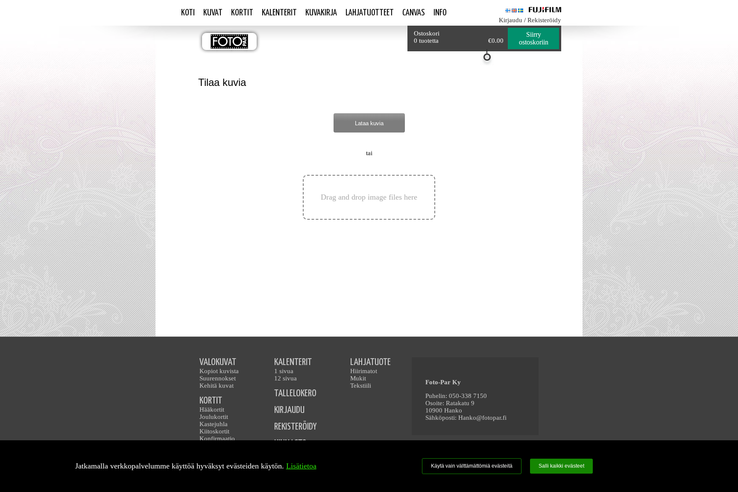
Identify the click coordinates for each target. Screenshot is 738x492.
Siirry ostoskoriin (533, 38)
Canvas (413, 13)
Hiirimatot (363, 371)
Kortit (242, 13)
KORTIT (210, 401)
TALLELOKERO (295, 393)
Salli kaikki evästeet (561, 466)
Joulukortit (213, 416)
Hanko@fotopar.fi (482, 417)
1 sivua (283, 371)
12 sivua (285, 378)
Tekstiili (360, 385)
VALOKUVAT (217, 362)
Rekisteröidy (544, 20)
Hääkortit (211, 409)
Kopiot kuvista (219, 371)
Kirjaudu (510, 20)
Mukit (358, 378)
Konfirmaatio (217, 438)
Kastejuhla (213, 424)
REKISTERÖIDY (295, 427)
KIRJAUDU (289, 410)
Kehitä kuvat (216, 385)
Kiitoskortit (214, 431)
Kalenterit (279, 13)
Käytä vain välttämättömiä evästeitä (471, 466)
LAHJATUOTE (370, 362)
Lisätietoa (301, 466)
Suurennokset (217, 378)
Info (440, 13)
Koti (188, 13)
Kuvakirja (321, 13)
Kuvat (213, 13)
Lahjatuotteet (370, 13)
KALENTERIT (293, 362)
